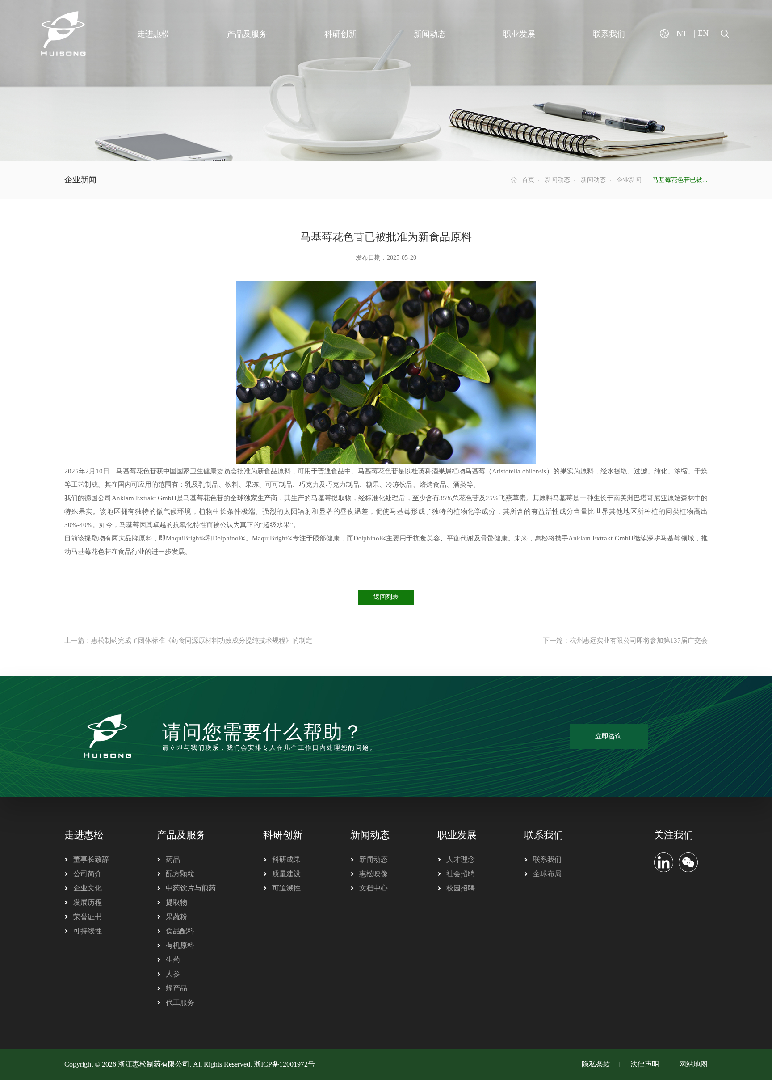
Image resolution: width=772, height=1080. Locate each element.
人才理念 (460, 859)
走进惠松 (84, 834)
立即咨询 (608, 736)
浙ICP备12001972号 (284, 1064)
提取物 (176, 902)
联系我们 (543, 834)
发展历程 (87, 902)
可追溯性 (286, 888)
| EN (701, 33)
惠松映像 (373, 874)
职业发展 (457, 834)
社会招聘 (460, 874)
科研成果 (286, 859)
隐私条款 (596, 1064)
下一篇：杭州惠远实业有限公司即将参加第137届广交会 (625, 640)
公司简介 (87, 874)
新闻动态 (557, 180)
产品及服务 (181, 834)
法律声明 (644, 1064)
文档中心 (373, 888)
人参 (173, 974)
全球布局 (547, 874)
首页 (528, 180)
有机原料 (180, 945)
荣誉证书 (87, 916)
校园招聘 (460, 888)
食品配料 (180, 931)
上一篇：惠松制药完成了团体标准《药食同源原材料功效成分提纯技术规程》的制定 (188, 640)
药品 (173, 859)
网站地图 (693, 1064)
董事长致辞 (91, 859)
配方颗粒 (180, 874)
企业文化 (87, 888)
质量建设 (286, 874)
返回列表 (386, 597)
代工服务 (180, 1002)
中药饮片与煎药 (191, 888)
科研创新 (282, 834)
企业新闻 (629, 180)
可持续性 (87, 931)
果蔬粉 (176, 916)
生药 (173, 959)
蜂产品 (176, 988)
